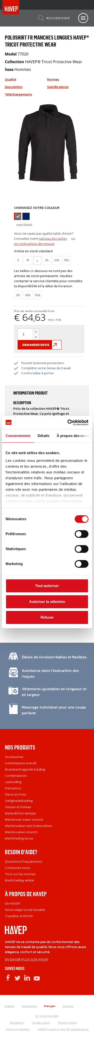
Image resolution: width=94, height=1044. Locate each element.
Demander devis (35, 344)
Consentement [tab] (18, 436)
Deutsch (68, 1006)
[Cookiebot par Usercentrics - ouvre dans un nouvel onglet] (67, 422)
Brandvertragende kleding (25, 769)
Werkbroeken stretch (21, 832)
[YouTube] (37, 978)
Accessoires (14, 756)
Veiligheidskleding (19, 800)
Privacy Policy (67, 1023)
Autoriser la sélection (47, 602)
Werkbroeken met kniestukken (28, 825)
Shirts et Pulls (15, 794)
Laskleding (13, 782)
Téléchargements (18, 94)
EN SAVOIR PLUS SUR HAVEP (26, 959)
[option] (47, 143)
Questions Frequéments (23, 861)
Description (13, 86)
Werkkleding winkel (19, 880)
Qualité (10, 79)
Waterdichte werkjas (20, 813)
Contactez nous (17, 867)
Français (49, 1006)
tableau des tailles (53, 238)
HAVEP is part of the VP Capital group (63, 1029)
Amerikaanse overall (20, 763)
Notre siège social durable (25, 909)
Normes (53, 79)
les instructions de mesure (34, 243)
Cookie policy (41, 1023)
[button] (36, 331)
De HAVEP (12, 903)
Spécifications (57, 86)
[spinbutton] (28, 334)
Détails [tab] (43, 436)
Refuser (47, 617)
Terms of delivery (17, 1029)
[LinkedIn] (27, 978)
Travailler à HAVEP (19, 916)
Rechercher (58, 18)
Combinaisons (16, 775)
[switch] (81, 535)
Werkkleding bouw (19, 838)
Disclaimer (17, 1023)
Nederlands (29, 1006)
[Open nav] (83, 18)
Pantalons (13, 788)
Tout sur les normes (20, 874)
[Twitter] (17, 978)
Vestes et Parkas (18, 807)
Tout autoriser (47, 586)
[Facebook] (8, 978)
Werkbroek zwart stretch (24, 819)
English (9, 1006)
